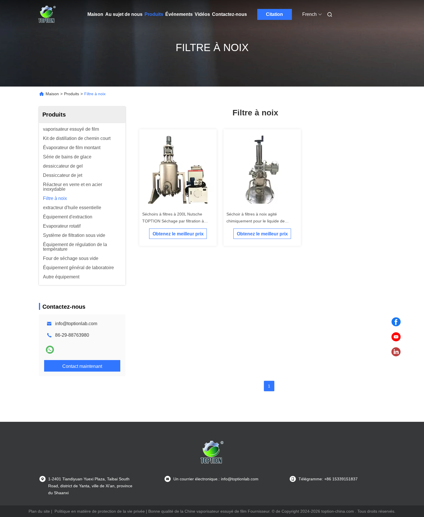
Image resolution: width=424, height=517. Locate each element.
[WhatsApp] (50, 349)
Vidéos (202, 14)
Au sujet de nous (123, 14)
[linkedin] (396, 352)
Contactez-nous (229, 14)
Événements (179, 14)
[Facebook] (396, 322)
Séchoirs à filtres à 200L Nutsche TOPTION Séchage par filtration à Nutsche (173, 221)
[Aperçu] (47, 14)
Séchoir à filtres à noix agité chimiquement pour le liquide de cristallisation (255, 221)
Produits (154, 14)
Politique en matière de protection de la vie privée (100, 511)
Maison (95, 14)
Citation (274, 14)
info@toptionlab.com (76, 323)
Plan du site (39, 511)
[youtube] (396, 337)
